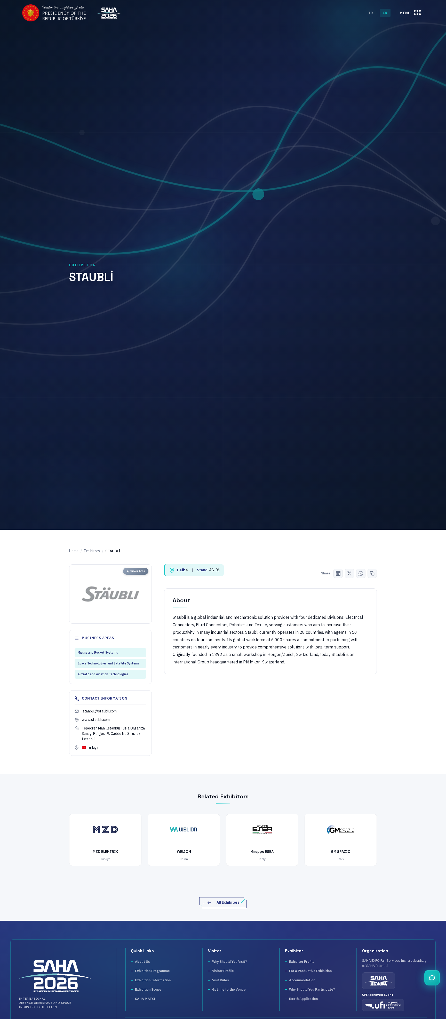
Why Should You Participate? (312, 989)
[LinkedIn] (338, 573)
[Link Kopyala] (372, 573)
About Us (142, 961)
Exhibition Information (153, 980)
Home (73, 551)
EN (385, 13)
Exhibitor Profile (302, 961)
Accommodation (302, 980)
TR (370, 13)
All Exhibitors (228, 902)
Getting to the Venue (229, 989)
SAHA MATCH (145, 999)
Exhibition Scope (148, 989)
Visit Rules (220, 980)
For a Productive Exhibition (310, 971)
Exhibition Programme (152, 971)
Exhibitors (92, 551)
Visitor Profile (223, 971)
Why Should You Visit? (229, 961)
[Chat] (432, 977)
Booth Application (303, 999)
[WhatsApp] (360, 573)
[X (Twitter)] (349, 573)
